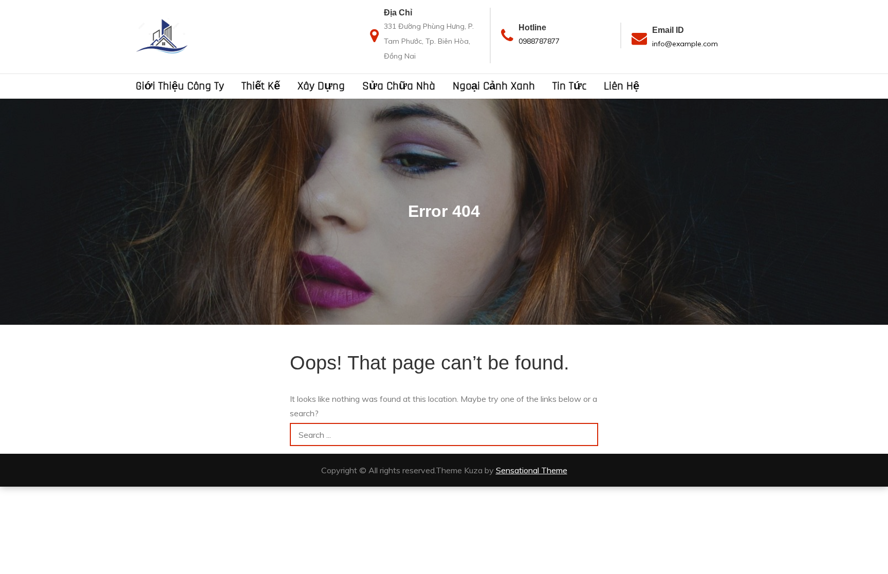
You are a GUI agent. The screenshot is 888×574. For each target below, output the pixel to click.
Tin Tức (569, 86)
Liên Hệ (621, 86)
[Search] (586, 434)
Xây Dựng (321, 86)
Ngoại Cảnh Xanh (494, 86)
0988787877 (539, 41)
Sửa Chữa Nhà (398, 86)
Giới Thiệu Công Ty (180, 86)
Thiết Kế (261, 86)
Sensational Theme (531, 470)
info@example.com (685, 43)
